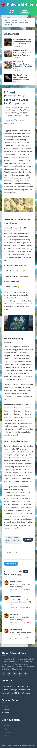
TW (9, 674)
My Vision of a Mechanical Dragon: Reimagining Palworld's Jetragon (22, 65)
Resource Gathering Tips (12, 541)
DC (26, 674)
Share (28, 540)
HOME (12, 10)
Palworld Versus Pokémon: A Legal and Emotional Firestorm (22, 53)
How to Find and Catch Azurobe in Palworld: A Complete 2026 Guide (22, 42)
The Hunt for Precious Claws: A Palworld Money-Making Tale (21, 77)
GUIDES (12, 12)
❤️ (28, 590)
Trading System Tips (12, 537)
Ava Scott (9, 120)
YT (20, 674)
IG (14, 674)
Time (25, 571)
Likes (19, 574)
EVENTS (25, 12)
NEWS (24, 10)
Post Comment (11, 564)
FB (4, 674)
